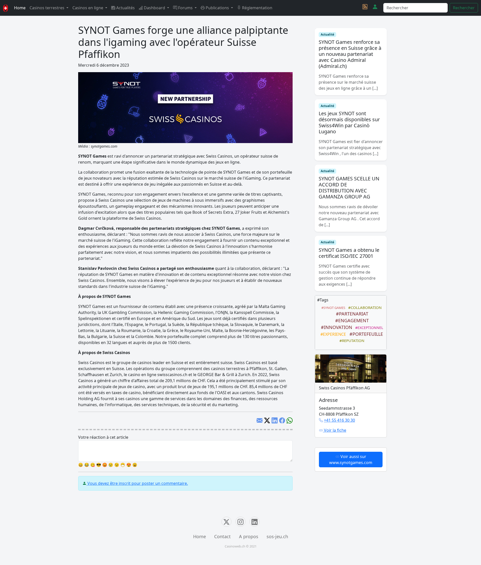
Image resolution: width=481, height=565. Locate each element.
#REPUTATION (350, 340)
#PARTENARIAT (350, 314)
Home (20, 8)
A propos (248, 536)
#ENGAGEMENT (351, 320)
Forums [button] (185, 8)
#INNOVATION (335, 327)
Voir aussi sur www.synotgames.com (350, 459)
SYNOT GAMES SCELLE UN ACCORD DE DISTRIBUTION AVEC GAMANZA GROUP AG (349, 187)
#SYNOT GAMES (332, 307)
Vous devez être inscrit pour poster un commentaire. (137, 483)
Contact (222, 536)
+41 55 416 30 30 (339, 420)
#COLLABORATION (364, 307)
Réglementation (256, 8)
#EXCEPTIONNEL (368, 327)
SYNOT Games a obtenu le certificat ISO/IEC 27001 (349, 253)
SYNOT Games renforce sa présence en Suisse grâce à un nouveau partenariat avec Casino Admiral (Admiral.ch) (350, 54)
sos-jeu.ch (277, 536)
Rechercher (464, 8)
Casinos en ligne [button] (88, 8)
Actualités (125, 8)
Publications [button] (217, 8)
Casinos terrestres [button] (47, 8)
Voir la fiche (334, 430)
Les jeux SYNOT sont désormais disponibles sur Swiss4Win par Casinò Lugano (349, 122)
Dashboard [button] (154, 8)
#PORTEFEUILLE (365, 334)
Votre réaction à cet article (103, 437)
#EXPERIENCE (332, 334)
